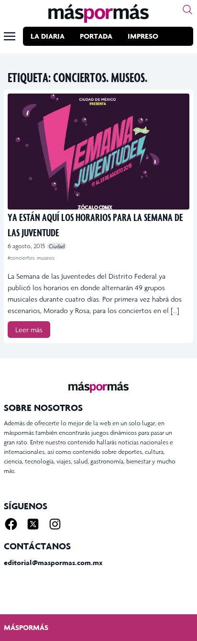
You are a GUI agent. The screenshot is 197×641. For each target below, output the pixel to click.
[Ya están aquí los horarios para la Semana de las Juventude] (98, 152)
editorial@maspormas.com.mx (53, 562)
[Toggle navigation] (9, 36)
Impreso (143, 36)
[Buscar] (187, 9)
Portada (96, 36)
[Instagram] (55, 524)
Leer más (29, 329)
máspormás (26, 627)
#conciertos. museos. (31, 257)
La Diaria (48, 36)
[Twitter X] (33, 524)
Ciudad (57, 246)
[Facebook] (11, 524)
